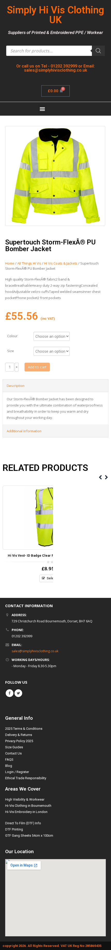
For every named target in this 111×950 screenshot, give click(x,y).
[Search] (98, 51)
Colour (12, 336)
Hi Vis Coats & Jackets (60, 263)
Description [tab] (16, 385)
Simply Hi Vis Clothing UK (55, 15)
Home (9, 263)
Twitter (18, 693)
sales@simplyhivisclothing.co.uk (35, 651)
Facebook (9, 693)
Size (10, 351)
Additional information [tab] (24, 431)
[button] (42, 109)
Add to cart (37, 366)
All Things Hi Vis (29, 263)
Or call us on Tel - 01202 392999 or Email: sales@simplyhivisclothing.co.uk (55, 68)
